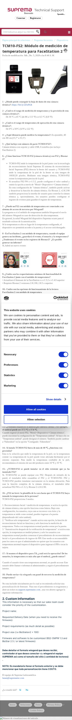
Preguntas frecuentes (43, 40)
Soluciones (25, 704)
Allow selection (36, 419)
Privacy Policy (54, 704)
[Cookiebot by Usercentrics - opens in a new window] (53, 298)
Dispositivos (62, 40)
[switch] (63, 365)
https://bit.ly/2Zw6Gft (22, 104)
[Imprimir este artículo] (65, 50)
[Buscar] (38, 31)
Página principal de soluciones (16, 40)
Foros (38, 704)
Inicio (12, 704)
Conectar (21, 18)
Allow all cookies (36, 409)
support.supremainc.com (29, 589)
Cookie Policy (36, 710)
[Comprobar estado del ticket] (45, 32)
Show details (53, 399)
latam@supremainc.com (13, 678)
